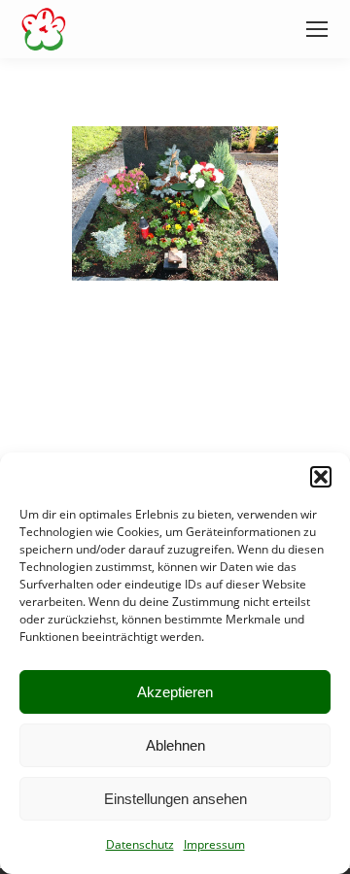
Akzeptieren (175, 692)
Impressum (214, 844)
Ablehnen (175, 745)
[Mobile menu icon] (317, 29)
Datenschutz (140, 844)
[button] (321, 477)
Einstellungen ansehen (175, 798)
